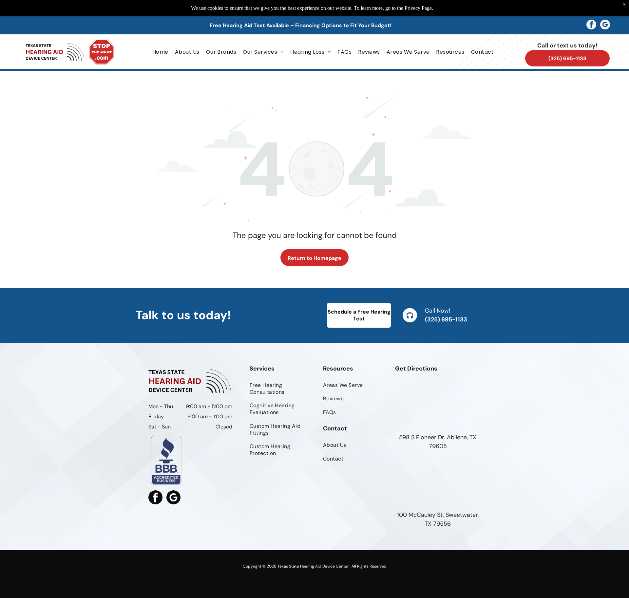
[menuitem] (160, 51)
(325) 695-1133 (446, 319)
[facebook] (591, 25)
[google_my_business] (605, 25)
